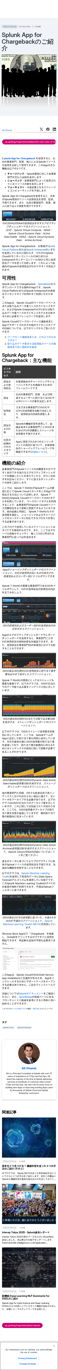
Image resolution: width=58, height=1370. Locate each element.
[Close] (54, 1346)
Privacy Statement (27, 1358)
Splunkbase (44, 284)
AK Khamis (7, 130)
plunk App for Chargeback (19, 158)
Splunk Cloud (8, 1027)
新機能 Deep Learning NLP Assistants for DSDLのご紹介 (26, 1297)
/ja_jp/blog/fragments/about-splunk (22, 1325)
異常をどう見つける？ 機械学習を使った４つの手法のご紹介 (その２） (29, 1167)
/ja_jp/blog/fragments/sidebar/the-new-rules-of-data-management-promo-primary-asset (30, 142)
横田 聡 (35, 1009)
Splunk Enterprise (35, 249)
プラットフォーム (9, 27)
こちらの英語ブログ (19, 1009)
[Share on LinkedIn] (54, 129)
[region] (29, 1356)
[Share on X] (41, 129)
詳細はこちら (38, 451)
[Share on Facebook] (48, 129)
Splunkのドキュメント (31, 993)
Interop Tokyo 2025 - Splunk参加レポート (26, 1232)
